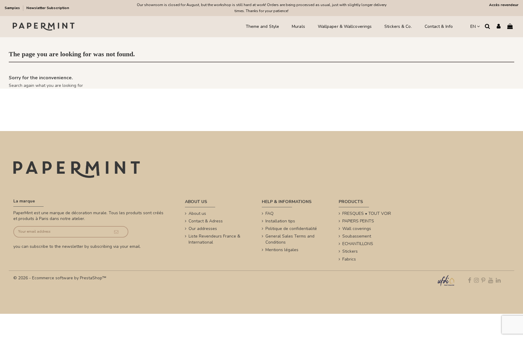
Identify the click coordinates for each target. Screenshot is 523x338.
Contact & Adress (206, 221)
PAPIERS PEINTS (358, 221)
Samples (13, 7)
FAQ (269, 213)
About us (197, 213)
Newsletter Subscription (47, 7)
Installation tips (280, 221)
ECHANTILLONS (357, 244)
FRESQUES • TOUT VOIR (366, 213)
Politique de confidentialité (291, 228)
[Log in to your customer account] (498, 27)
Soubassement (356, 236)
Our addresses (203, 228)
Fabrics (349, 259)
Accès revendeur (503, 4)
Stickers (350, 251)
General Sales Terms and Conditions (289, 239)
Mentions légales (281, 250)
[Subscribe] (116, 232)
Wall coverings (356, 228)
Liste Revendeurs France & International (214, 239)
